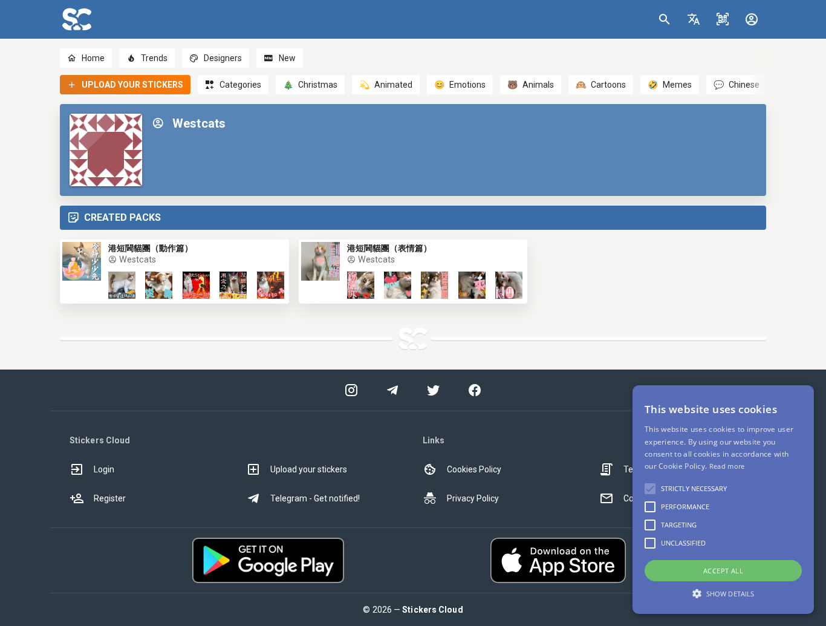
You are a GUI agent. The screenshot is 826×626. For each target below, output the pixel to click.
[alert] (723, 499)
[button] (693, 19)
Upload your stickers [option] (308, 469)
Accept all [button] (723, 570)
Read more (727, 466)
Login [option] (104, 469)
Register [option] (110, 498)
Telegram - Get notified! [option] (315, 498)
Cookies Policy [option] (474, 469)
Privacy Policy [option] (473, 498)
